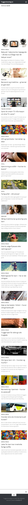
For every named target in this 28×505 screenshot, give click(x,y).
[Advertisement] (14, 23)
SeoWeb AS (19, 500)
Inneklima (3, 79)
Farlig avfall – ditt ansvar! (10, 194)
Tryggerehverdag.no (7, 2)
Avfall (3, 164)
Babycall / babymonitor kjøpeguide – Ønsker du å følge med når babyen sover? (14, 54)
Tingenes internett (6, 109)
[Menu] (26, 2)
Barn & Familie (5, 49)
